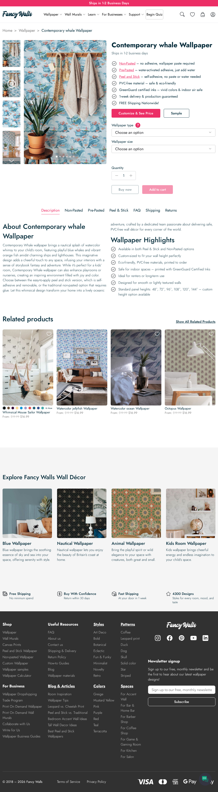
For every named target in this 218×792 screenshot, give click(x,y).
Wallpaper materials (61, 675)
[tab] (50, 210)
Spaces (127, 686)
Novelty (98, 669)
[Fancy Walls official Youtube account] (193, 638)
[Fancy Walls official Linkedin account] (205, 638)
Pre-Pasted (126, 70)
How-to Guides (58, 663)
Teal (95, 725)
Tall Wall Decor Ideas (62, 725)
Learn (92, 14)
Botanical (99, 644)
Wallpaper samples (15, 669)
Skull (124, 657)
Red (96, 718)
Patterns (128, 624)
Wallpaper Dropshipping (20, 694)
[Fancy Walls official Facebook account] (169, 638)
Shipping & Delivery (62, 650)
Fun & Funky (102, 657)
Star (123, 669)
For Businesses (112, 14)
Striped (126, 675)
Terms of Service (68, 781)
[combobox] (163, 132)
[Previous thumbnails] (11, 43)
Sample (176, 113)
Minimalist (100, 663)
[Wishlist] (192, 14)
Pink (96, 706)
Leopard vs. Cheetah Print (66, 706)
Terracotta (100, 731)
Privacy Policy (96, 781)
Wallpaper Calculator (17, 675)
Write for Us (11, 730)
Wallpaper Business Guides (21, 736)
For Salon (127, 756)
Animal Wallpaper (128, 543)
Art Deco (99, 632)
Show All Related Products (195, 321)
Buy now (125, 189)
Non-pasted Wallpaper (18, 657)
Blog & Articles (61, 686)
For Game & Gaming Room (131, 742)
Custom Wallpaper (15, 663)
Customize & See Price (136, 113)
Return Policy (57, 657)
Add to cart (157, 189)
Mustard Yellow (103, 700)
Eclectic (99, 650)
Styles (98, 624)
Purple (97, 712)
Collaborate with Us (16, 723)
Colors (99, 686)
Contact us (55, 644)
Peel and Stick (129, 76)
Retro (97, 675)
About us (54, 638)
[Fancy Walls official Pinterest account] (181, 638)
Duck (124, 644)
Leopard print (130, 638)
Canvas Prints (12, 644)
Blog (51, 669)
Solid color (128, 663)
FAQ (51, 632)
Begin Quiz (154, 14)
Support (134, 14)
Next (101, 102)
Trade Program (13, 700)
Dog (124, 650)
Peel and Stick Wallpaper (20, 650)
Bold (96, 638)
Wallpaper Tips (58, 700)
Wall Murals (73, 14)
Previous (32, 102)
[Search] (182, 14)
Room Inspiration (60, 694)
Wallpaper (51, 14)
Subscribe (181, 701)
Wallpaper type (125, 125)
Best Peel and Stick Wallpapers (61, 734)
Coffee (126, 632)
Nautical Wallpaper (75, 543)
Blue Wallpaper (17, 543)
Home (7, 30)
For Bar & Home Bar (128, 708)
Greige (98, 694)
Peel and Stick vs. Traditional (67, 712)
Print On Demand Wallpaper (22, 706)
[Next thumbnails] (11, 160)
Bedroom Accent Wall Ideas (67, 718)
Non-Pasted (127, 63)
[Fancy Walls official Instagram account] (157, 638)
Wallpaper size (122, 141)
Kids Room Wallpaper (186, 543)
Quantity (117, 167)
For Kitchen (129, 750)
